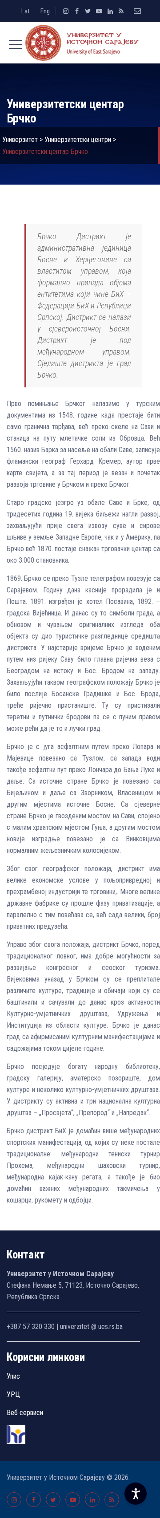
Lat (25, 11)
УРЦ (13, 1394)
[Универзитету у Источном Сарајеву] (80, 42)
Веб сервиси (25, 1412)
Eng (45, 11)
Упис (13, 1376)
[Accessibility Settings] (135, 1494)
